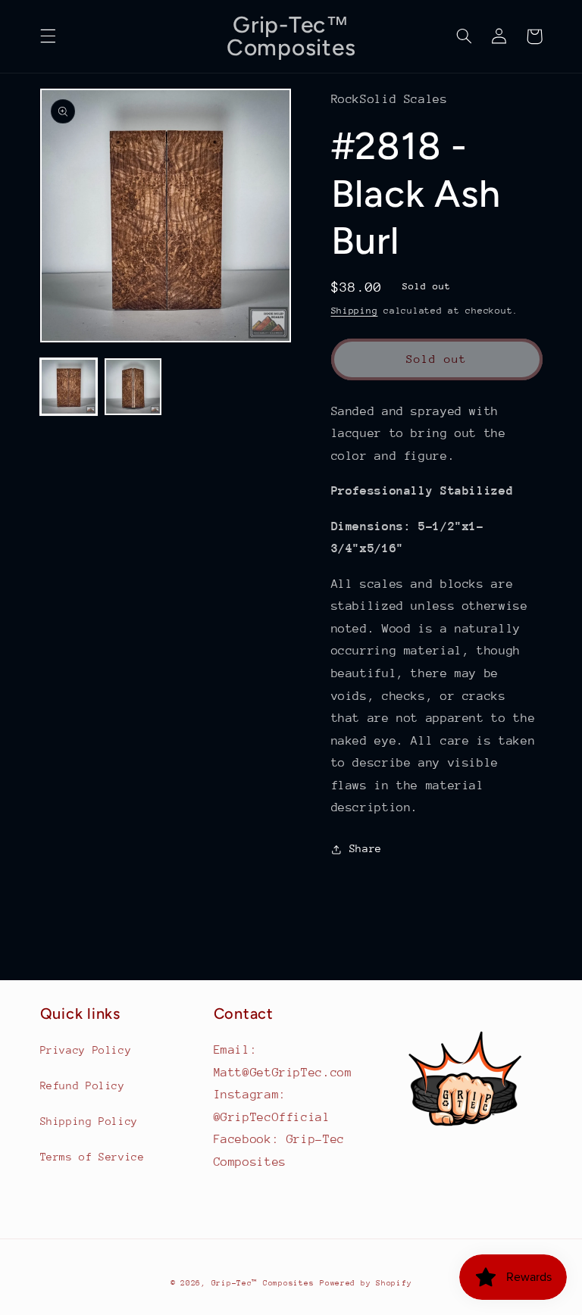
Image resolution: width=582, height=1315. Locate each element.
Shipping (354, 310)
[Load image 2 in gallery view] (133, 386)
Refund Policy (82, 1085)
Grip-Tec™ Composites (262, 1283)
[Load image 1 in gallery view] (68, 386)
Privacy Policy (86, 1050)
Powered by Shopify (365, 1283)
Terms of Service (92, 1157)
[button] (47, 36)
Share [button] (365, 848)
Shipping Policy (89, 1121)
